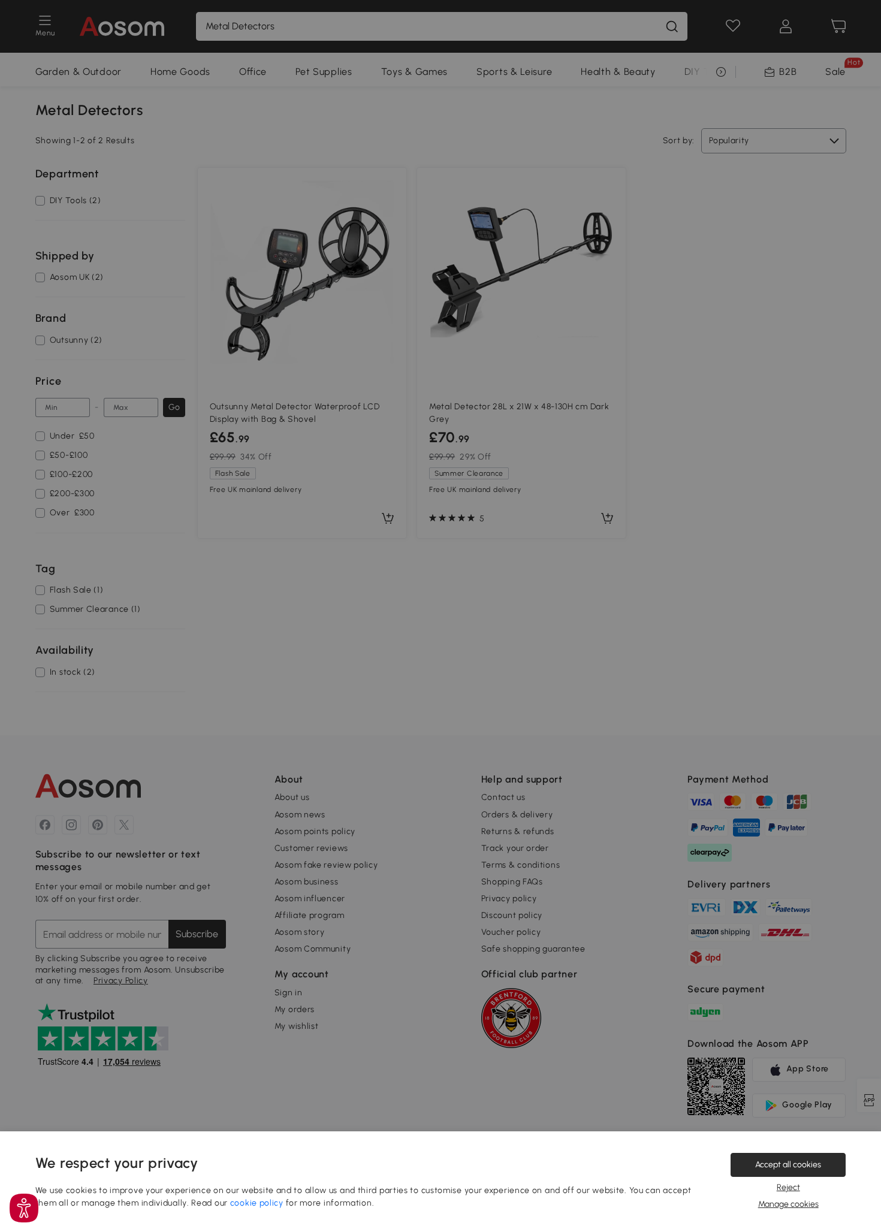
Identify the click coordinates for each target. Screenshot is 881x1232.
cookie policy (256, 1203)
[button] (24, 1208)
